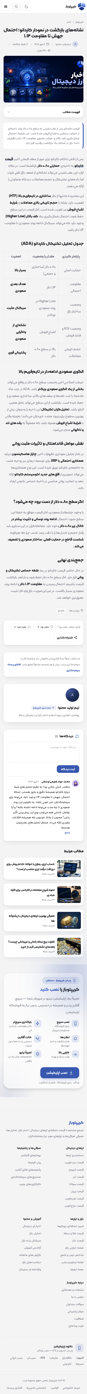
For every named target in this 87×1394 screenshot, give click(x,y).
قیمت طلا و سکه (74, 1233)
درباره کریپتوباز (75, 1282)
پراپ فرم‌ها (34, 1162)
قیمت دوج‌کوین (74, 1205)
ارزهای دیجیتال (75, 1147)
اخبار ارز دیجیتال (32, 1225)
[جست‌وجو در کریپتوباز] (16, 6)
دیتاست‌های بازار (31, 1262)
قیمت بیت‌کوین (74, 1162)
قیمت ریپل (77, 1191)
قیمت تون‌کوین (74, 1198)
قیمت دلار (78, 1240)
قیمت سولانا (76, 1183)
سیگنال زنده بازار (31, 1240)
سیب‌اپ (31, 1358)
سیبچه (80, 1364)
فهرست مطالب (71, 112)
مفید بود (43, 627)
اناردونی (67, 1364)
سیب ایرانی (16, 1358)
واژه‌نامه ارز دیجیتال (30, 1269)
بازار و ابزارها (77, 1218)
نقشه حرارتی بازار (74, 1247)
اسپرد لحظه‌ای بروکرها (70, 1225)
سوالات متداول (75, 1304)
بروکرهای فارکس (31, 1155)
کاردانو (61, 610)
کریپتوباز (79, 22)
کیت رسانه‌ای (76, 1325)
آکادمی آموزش (32, 1247)
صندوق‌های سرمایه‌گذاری (26, 1176)
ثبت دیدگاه (68, 769)
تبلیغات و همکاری (72, 1289)
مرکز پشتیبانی (75, 1311)
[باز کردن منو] (5, 6)
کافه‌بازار (67, 1358)
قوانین (54, 1388)
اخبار (69, 22)
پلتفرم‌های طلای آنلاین (28, 1169)
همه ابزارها (77, 1269)
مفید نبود (20, 627)
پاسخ (67, 832)
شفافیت (79, 1318)
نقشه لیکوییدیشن (72, 1262)
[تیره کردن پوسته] (26, 6)
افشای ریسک (14, 1388)
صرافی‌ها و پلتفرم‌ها (29, 1147)
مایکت (53, 1358)
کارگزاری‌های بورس (30, 1183)
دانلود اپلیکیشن (63, 1346)
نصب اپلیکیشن (56, 1072)
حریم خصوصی (71, 1388)
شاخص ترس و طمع (72, 1254)
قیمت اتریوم (76, 1169)
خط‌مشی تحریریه (36, 1388)
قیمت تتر (78, 1176)
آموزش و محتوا (32, 1218)
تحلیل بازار (35, 1233)
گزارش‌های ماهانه (30, 1254)
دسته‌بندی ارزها (75, 1155)
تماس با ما (77, 1296)
